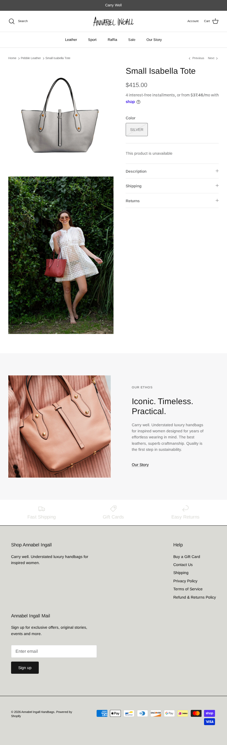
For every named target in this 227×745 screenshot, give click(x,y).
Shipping (133, 186)
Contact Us (183, 564)
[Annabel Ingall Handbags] (113, 21)
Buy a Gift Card (186, 556)
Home (12, 58)
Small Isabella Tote (57, 58)
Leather (71, 40)
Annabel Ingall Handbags (38, 712)
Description (136, 171)
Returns (133, 201)
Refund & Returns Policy (194, 597)
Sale (131, 40)
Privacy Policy (185, 581)
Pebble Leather (31, 58)
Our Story (154, 40)
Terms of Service (188, 589)
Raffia (112, 40)
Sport (92, 40)
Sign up (25, 667)
